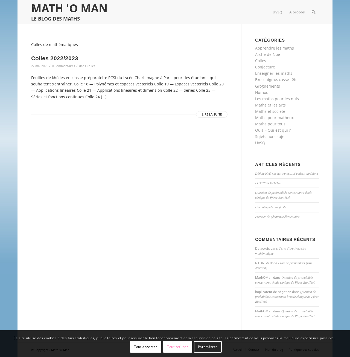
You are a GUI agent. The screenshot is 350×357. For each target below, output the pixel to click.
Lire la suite (212, 114)
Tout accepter (145, 346)
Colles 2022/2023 (54, 58)
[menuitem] (277, 12)
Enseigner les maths (273, 73)
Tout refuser (177, 346)
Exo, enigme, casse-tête (276, 79)
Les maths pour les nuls (277, 98)
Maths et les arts (270, 105)
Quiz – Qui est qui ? (273, 130)
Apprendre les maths (274, 48)
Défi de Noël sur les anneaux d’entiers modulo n (286, 173)
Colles (91, 66)
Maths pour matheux (274, 117)
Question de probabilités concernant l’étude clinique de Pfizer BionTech (283, 195)
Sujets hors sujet (270, 136)
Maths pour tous (270, 123)
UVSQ (260, 142)
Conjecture (265, 67)
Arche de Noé (267, 54)
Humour (262, 92)
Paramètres (208, 346)
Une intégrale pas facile (270, 207)
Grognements (267, 86)
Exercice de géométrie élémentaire (277, 216)
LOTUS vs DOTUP (268, 183)
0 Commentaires (63, 66)
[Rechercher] (313, 12)
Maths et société (270, 111)
